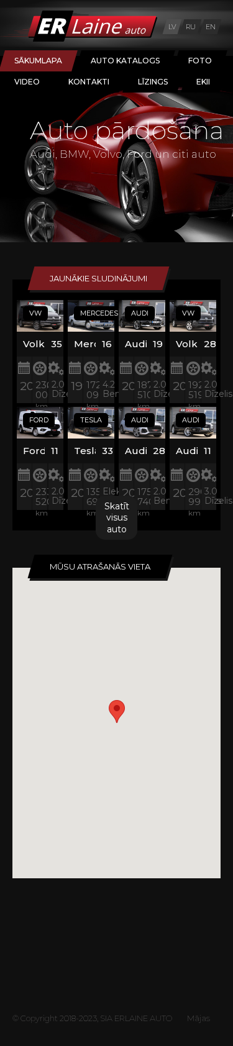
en (211, 26)
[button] (117, 711)
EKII (203, 81)
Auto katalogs (125, 60)
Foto (200, 60)
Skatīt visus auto (116, 517)
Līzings (153, 81)
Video (27, 81)
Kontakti (88, 81)
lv (172, 26)
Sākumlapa (38, 60)
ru (191, 26)
